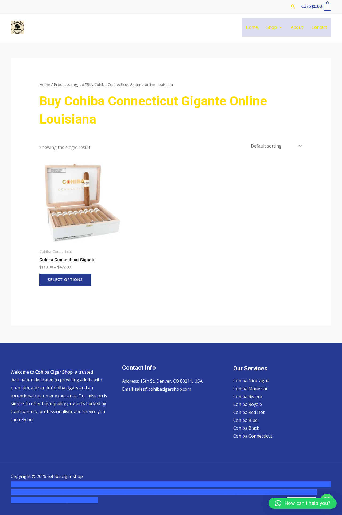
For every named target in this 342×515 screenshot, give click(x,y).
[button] (293, 6)
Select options (65, 279)
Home (252, 27)
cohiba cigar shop (194, 492)
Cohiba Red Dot (249, 412)
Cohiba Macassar (250, 388)
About (297, 27)
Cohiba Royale (247, 404)
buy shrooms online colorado (49, 492)
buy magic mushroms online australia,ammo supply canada (240, 484)
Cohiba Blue (245, 420)
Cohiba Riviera (247, 396)
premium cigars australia (238, 492)
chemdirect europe (69, 484)
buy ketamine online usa (155, 484)
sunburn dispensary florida (107, 492)
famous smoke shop (109, 484)
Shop (271, 27)
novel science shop (29, 484)
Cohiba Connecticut (252, 436)
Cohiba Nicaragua (251, 380)
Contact (319, 27)
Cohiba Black (246, 428)
